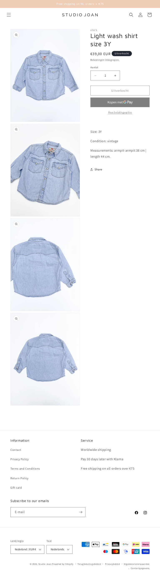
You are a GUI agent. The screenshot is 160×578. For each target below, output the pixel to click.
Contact (15, 450)
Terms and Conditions (25, 468)
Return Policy (19, 478)
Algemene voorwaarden (137, 564)
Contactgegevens (140, 568)
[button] (8, 14)
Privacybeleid (112, 564)
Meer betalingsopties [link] (120, 112)
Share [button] (98, 169)
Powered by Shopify (63, 564)
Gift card (16, 487)
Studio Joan (45, 564)
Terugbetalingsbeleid (89, 564)
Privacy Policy (19, 459)
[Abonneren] (80, 512)
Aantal (94, 67)
